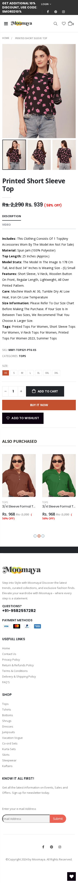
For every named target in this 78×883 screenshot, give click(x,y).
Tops (22, 356)
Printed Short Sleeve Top (33, 184)
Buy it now (39, 405)
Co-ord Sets (10, 743)
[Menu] (6, 23)
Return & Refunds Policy (18, 665)
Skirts (6, 755)
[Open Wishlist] (71, 876)
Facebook (43, 847)
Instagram (60, 847)
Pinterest (51, 847)
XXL (47, 372)
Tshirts (6, 709)
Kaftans (7, 766)
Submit (58, 819)
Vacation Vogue (12, 738)
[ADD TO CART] (28, 461)
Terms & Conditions (15, 671)
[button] (35, 536)
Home (5, 38)
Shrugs (6, 721)
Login (45, 4)
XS (5, 372)
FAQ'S (6, 682)
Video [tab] (6, 225)
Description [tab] (11, 216)
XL (38, 372)
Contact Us (9, 654)
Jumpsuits (8, 732)
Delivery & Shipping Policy (19, 676)
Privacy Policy (11, 659)
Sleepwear (9, 760)
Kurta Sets (9, 749)
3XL (56, 372)
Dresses (7, 726)
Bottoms (7, 715)
